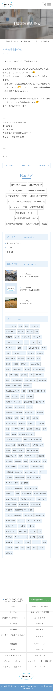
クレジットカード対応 (34, 521)
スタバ (44, 348)
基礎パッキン (10, 359)
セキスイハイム (11, 531)
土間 (19, 348)
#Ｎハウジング (35, 184)
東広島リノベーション (13, 402)
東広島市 (9, 542)
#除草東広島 (39, 201)
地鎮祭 (14, 434)
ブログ (4, 156)
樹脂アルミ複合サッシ (13, 386)
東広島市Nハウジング (26, 434)
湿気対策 (30, 332)
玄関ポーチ (9, 494)
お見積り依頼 (10, 521)
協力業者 (32, 537)
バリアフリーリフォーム (14, 342)
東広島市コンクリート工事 (24, 510)
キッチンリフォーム (33, 477)
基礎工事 (30, 429)
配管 (38, 359)
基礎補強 (9, 553)
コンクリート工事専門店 (14, 488)
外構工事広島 (28, 515)
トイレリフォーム (32, 450)
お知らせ (10, 252)
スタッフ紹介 (23, 467)
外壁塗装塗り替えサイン (14, 472)
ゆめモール (26, 337)
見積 (20, 326)
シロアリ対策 (10, 445)
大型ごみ (32, 531)
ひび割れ (31, 353)
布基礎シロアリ (38, 445)
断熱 (7, 380)
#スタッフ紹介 (32, 223)
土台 (22, 418)
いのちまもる (29, 413)
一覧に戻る (26, 165)
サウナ (17, 337)
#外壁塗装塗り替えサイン (26, 218)
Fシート (29, 407)
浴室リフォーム (11, 456)
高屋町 (8, 450)
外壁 (23, 391)
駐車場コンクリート (27, 499)
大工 (26, 342)
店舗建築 (22, 423)
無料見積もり (35, 504)
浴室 (44, 542)
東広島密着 (42, 380)
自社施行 (9, 477)
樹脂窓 (15, 364)
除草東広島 (24, 483)
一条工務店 (23, 531)
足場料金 (40, 413)
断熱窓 (8, 364)
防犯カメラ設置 (11, 504)
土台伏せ (35, 418)
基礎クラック (39, 402)
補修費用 (40, 353)
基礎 (34, 548)
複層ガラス (24, 364)
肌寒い (8, 369)
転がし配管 (30, 359)
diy (25, 348)
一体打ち (31, 526)
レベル (8, 353)
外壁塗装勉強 (19, 477)
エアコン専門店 (11, 467)
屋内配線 (18, 461)
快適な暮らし (17, 369)
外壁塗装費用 (26, 494)
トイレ (27, 542)
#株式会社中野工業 (38, 195)
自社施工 (31, 423)
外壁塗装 (31, 391)
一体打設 (22, 526)
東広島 (27, 369)
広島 (44, 461)
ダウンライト (10, 332)
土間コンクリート (19, 353)
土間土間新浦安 (34, 348)
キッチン (36, 542)
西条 (36, 332)
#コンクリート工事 (18, 207)
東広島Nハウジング (12, 391)
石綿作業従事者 (17, 380)
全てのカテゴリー (14, 243)
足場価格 (9, 418)
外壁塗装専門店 (35, 461)
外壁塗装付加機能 (37, 467)
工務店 (37, 429)
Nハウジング (35, 326)
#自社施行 (20, 212)
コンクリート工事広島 (13, 515)
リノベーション (11, 326)
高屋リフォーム (30, 380)
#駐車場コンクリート (36, 190)
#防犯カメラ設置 (18, 184)
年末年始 (9, 461)
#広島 (44, 223)
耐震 (22, 396)
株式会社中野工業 (31, 488)
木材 (7, 429)
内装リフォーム (18, 450)
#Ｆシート (32, 212)
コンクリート (10, 348)
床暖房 (40, 537)
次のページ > (44, 165)
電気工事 (21, 332)
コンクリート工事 (12, 483)
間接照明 (41, 456)
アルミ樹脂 (14, 375)
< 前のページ (9, 165)
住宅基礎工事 (39, 515)
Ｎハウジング (41, 499)
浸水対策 (21, 359)
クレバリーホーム (21, 537)
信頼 (44, 429)
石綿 (31, 375)
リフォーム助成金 (40, 494)
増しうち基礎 (19, 407)
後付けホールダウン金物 (14, 413)
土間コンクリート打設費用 (32, 440)
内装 (22, 548)
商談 (39, 342)
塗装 (7, 396)
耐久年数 (9, 407)
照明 (20, 456)
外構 (28, 548)
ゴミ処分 (9, 537)
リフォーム (18, 542)
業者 (26, 326)
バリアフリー (37, 337)
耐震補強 (30, 396)
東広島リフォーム (38, 369)
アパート (21, 521)
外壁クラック (40, 391)
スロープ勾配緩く (12, 499)
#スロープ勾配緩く (15, 190)
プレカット (40, 423)
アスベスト (39, 375)
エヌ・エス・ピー (31, 472)
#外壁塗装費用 (12, 195)
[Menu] (49, 4)
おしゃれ (15, 396)
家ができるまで (11, 423)
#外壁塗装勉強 (36, 207)
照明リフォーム (30, 456)
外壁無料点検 (23, 504)
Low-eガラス (35, 364)
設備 (25, 461)
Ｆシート (43, 472)
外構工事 (9, 510)
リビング (9, 548)
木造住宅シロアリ (24, 445)
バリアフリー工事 (18, 429)
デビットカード (11, 526)
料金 (39, 531)
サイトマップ (39, 667)
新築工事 (9, 337)
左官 (16, 418)
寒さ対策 (24, 375)
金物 (28, 418)
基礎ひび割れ (28, 402)
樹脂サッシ (27, 386)
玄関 (16, 548)
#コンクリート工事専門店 (19, 201)
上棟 (7, 434)
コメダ (33, 342)
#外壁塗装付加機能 (14, 223)
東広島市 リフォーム (13, 440)
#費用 (24, 195)
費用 (17, 494)
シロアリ (41, 548)
